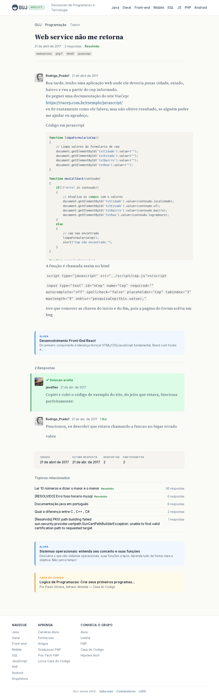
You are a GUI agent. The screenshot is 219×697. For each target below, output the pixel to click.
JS (179, 8)
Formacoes (46, 638)
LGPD (142, 691)
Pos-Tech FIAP (48, 655)
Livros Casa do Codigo (54, 661)
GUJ (38, 25)
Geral (127, 8)
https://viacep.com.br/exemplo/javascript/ (84, 102)
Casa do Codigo (92, 649)
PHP (188, 8)
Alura (84, 632)
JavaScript (19, 661)
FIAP (84, 643)
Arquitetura (20, 678)
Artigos (43, 643)
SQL (170, 8)
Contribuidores (126, 691)
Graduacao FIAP (49, 649)
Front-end (19, 643)
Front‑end (142, 8)
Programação (55, 25)
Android (200, 8)
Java (115, 8)
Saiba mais (106, 691)
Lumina (85, 638)
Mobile (159, 8)
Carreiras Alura (48, 632)
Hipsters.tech (90, 655)
